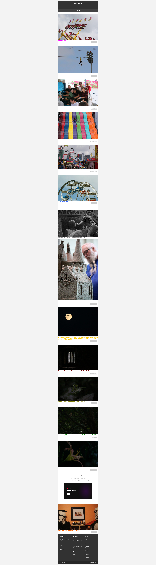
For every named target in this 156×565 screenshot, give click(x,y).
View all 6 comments (94, 171)
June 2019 (86, 539)
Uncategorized (78, 478)
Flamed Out (61, 545)
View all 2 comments (94, 141)
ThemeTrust (63, 562)
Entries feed (74, 554)
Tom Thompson (75, 546)
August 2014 (87, 546)
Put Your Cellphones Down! (78, 540)
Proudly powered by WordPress (93, 562)
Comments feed (75, 555)
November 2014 (87, 542)
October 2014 (87, 543)
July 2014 (86, 547)
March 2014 (86, 553)
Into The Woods (78, 475)
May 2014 (86, 550)
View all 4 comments (94, 341)
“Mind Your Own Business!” (63, 541)
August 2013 (87, 557)
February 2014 (87, 554)
